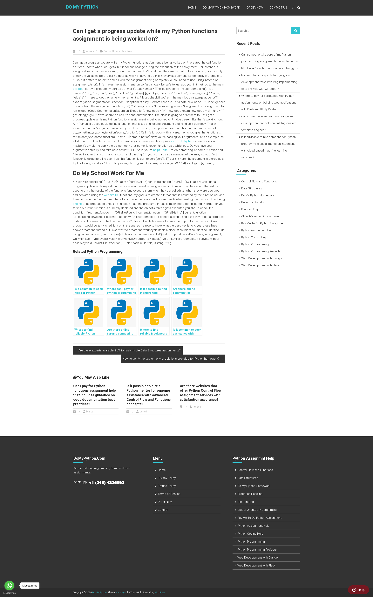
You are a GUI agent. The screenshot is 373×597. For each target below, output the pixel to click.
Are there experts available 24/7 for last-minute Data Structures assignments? (128, 350)
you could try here (182, 141)
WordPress (160, 592)
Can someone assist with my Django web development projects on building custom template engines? (268, 123)
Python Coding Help (254, 237)
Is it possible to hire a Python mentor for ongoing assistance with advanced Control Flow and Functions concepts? (148, 395)
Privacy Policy (167, 478)
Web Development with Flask (260, 265)
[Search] (295, 30)
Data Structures (251, 188)
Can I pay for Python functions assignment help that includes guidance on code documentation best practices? (94, 395)
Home (192, 7)
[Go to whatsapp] (9, 585)
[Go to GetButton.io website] (9, 593)
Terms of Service (169, 494)
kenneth (90, 51)
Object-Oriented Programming (261, 216)
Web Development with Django (261, 258)
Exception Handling (253, 202)
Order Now (255, 7)
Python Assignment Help (257, 230)
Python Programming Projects (261, 251)
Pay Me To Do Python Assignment (263, 223)
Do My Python (82, 7)
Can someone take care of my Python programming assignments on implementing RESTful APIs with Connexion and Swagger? (270, 61)
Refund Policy (167, 486)
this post (78, 89)
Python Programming (255, 244)
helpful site (160, 150)
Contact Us (278, 7)
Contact (163, 510)
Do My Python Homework (221, 7)
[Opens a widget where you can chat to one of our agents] (358, 590)
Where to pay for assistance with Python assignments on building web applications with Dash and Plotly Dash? (268, 102)
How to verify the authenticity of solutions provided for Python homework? (173, 358)
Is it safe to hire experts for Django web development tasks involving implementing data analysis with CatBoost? (269, 82)
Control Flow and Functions (118, 51)
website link (111, 195)
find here (79, 204)
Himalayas (121, 592)
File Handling (249, 209)
